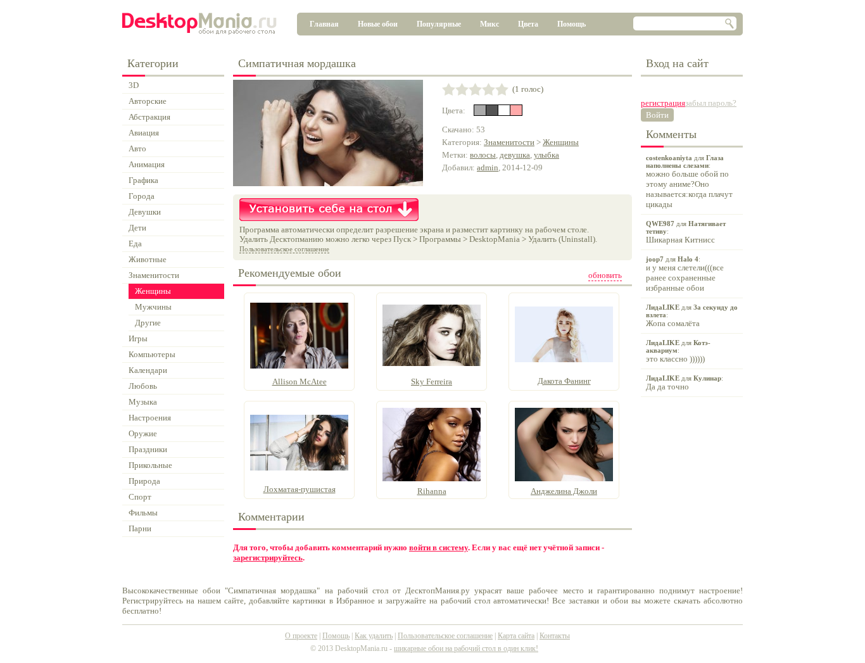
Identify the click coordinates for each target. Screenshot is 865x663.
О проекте (301, 635)
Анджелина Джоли (564, 491)
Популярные (439, 24)
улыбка (546, 155)
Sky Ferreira (431, 381)
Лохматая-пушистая (299, 489)
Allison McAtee (299, 381)
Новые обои (378, 24)
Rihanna (431, 491)
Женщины (561, 142)
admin (487, 167)
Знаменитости (509, 142)
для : (689, 181)
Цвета (528, 24)
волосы (483, 155)
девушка (515, 155)
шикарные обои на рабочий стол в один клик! (466, 648)
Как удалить (374, 635)
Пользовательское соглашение (284, 249)
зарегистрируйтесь (268, 557)
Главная (324, 24)
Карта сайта (516, 635)
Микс (489, 24)
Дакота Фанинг (564, 381)
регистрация (663, 103)
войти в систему (438, 547)
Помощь (571, 24)
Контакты (555, 635)
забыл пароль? (710, 103)
